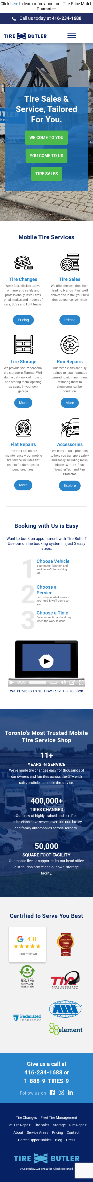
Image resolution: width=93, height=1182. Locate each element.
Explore (70, 485)
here (14, 3)
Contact (73, 1132)
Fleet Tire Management (59, 1117)
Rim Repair (78, 1125)
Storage (59, 1125)
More (23, 403)
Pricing (23, 320)
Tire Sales (41, 1125)
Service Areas (37, 1132)
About (18, 1132)
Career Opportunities (34, 1140)
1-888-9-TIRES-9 (46, 1081)
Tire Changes (26, 1117)
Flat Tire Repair (18, 1125)
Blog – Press (65, 1140)
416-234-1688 (43, 1072)
